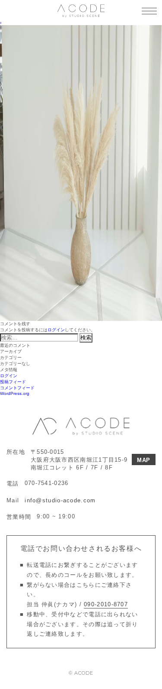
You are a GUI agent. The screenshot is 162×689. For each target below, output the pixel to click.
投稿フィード (13, 381)
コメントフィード (17, 387)
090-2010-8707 (106, 604)
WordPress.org (14, 393)
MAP (143, 460)
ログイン (56, 329)
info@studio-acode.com (60, 500)
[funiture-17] (81, 27)
